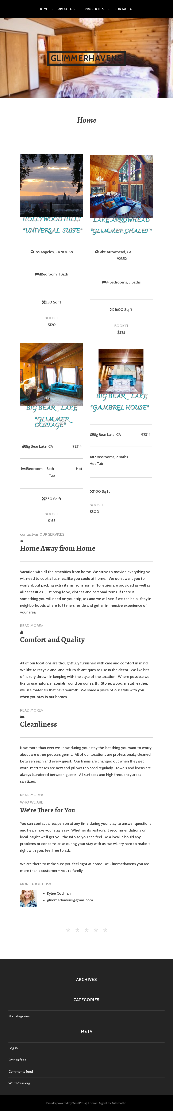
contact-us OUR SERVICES (42, 534)
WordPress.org (19, 1083)
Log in (13, 1048)
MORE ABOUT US (34, 884)
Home (43, 9)
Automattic (119, 1103)
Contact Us (125, 9)
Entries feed (17, 1060)
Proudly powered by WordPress (66, 1103)
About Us (66, 9)
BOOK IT (52, 318)
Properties (94, 9)
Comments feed (20, 1072)
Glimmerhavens (86, 58)
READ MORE (30, 625)
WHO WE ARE (31, 802)
